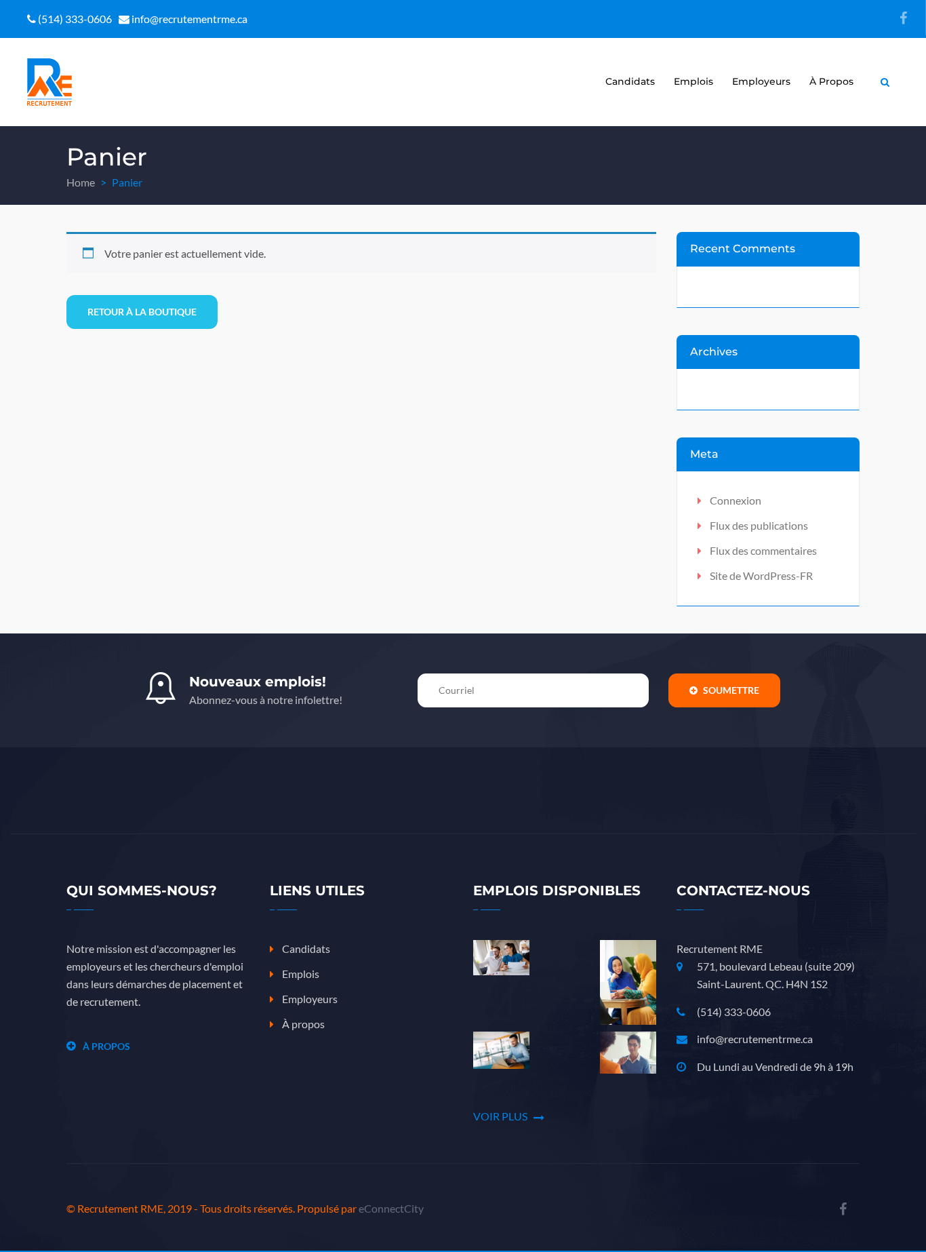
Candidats (630, 81)
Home (80, 182)
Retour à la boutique (142, 311)
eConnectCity (391, 1208)
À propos (831, 81)
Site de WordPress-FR (761, 575)
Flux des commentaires (763, 550)
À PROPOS (106, 1046)
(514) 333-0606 (734, 1011)
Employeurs (761, 81)
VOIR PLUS (501, 1116)
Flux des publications (759, 525)
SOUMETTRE (730, 690)
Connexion (735, 500)
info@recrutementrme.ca (755, 1038)
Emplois (693, 81)
